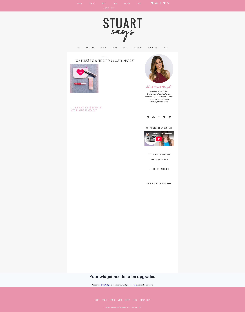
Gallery (127, 3)
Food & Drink (137, 47)
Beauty (114, 47)
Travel (125, 47)
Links (139, 3)
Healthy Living (153, 47)
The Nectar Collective (134, 307)
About (79, 3)
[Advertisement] (159, 205)
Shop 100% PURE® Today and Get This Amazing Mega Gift (86, 109)
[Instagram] (148, 117)
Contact (92, 3)
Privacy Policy (109, 8)
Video (115, 3)
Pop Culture (90, 47)
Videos (166, 47)
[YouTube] (153, 117)
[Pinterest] (169, 117)
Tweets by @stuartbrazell (159, 159)
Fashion (103, 47)
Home (78, 47)
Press (104, 3)
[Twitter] (164, 117)
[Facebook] (158, 117)
